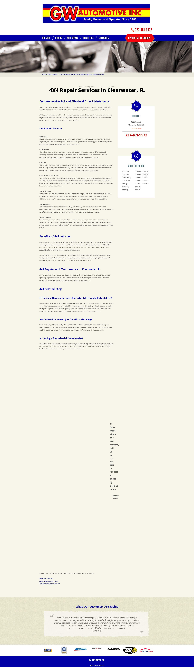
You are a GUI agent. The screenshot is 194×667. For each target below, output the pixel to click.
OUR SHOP (46, 38)
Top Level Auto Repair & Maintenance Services (76, 74)
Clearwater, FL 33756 (108, 87)
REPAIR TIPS (88, 38)
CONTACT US (104, 38)
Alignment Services (46, 578)
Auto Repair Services (97, 665)
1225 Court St (95, 87)
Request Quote (115, 496)
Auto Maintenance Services (48, 581)
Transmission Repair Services (49, 584)
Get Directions (136, 128)
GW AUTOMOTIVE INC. (50, 74)
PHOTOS (58, 38)
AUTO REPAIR (72, 38)
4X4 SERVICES (99, 74)
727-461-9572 (143, 29)
